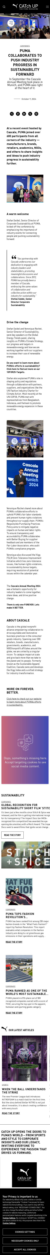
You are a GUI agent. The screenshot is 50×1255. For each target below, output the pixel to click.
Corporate (25, 46)
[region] (25, 1221)
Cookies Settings (25, 1231)
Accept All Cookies (25, 1249)
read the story (12, 835)
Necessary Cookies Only (25, 1240)
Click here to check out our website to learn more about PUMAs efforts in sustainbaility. (24, 701)
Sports (5, 1085)
